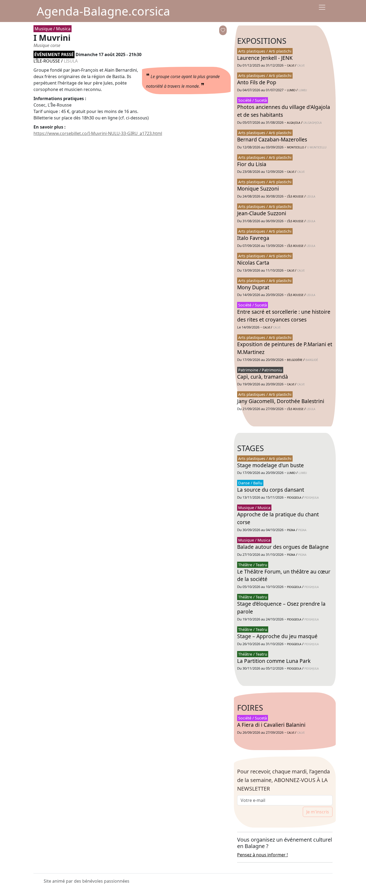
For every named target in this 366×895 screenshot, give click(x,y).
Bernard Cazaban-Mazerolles (272, 139)
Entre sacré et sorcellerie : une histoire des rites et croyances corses (283, 315)
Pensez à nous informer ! (262, 855)
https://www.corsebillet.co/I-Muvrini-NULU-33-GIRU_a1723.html (97, 133)
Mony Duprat (253, 287)
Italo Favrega (253, 238)
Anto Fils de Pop (256, 82)
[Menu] (322, 7)
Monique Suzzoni (258, 188)
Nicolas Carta (253, 262)
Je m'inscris (317, 812)
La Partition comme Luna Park (274, 660)
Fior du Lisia (251, 164)
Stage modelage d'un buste (270, 465)
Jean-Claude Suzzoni (261, 213)
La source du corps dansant (270, 489)
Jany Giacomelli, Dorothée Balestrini (280, 401)
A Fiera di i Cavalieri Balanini (271, 724)
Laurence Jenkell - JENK (265, 57)
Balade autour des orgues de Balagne (283, 546)
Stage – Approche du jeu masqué (277, 636)
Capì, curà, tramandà (262, 376)
